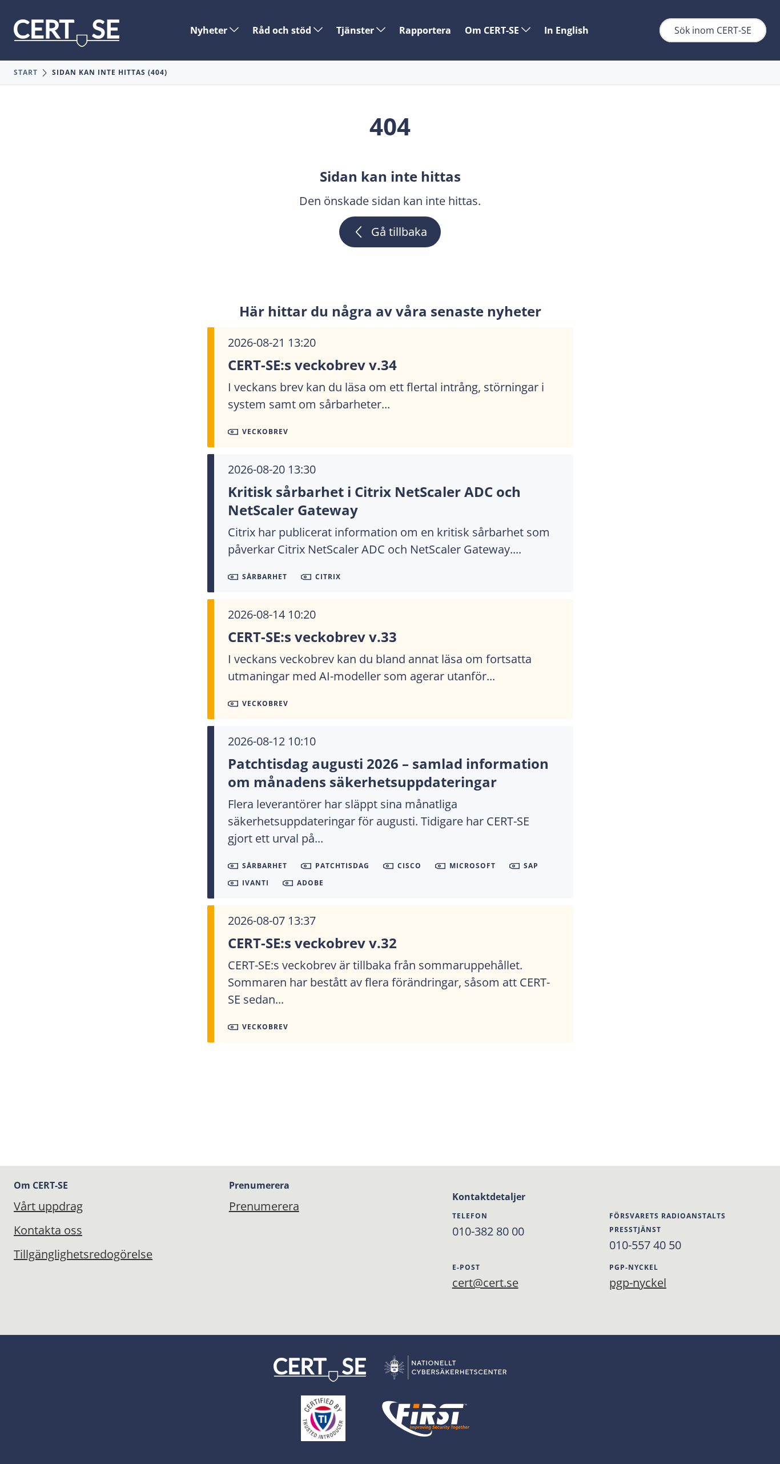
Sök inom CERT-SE (712, 30)
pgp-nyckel (637, 1282)
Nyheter (210, 30)
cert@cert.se (485, 1282)
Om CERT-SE (493, 30)
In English (566, 30)
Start (26, 72)
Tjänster (356, 30)
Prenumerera (264, 1206)
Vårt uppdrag (48, 1206)
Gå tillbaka (399, 231)
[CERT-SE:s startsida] (66, 33)
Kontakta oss (48, 1230)
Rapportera (425, 30)
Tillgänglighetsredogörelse (83, 1254)
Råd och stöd (282, 30)
